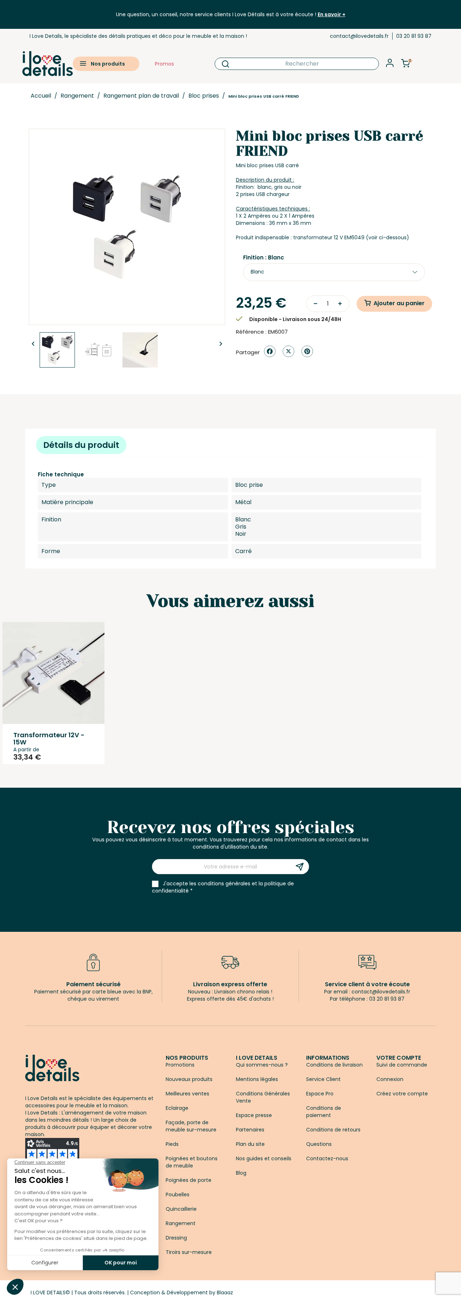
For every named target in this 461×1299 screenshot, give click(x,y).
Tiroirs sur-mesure (189, 1252)
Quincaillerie (181, 1209)
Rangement (181, 1223)
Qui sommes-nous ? (262, 1064)
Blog (241, 1172)
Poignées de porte (188, 1180)
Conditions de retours (333, 1129)
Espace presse (254, 1115)
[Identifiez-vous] (390, 65)
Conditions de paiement (323, 1111)
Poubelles (177, 1194)
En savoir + (331, 14)
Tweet (288, 351)
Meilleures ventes (187, 1093)
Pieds (172, 1144)
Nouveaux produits (189, 1079)
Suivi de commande (401, 1064)
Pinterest (307, 351)
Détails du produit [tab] (81, 445)
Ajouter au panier (399, 303)
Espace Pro (320, 1093)
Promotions (180, 1064)
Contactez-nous (327, 1158)
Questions (319, 1144)
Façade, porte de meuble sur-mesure (191, 1126)
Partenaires (250, 1129)
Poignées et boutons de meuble (192, 1162)
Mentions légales (257, 1079)
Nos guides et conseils (263, 1158)
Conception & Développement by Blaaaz (181, 1292)
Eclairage (177, 1108)
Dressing (176, 1237)
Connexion (389, 1079)
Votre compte (398, 1058)
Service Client (323, 1079)
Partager (270, 351)
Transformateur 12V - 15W (49, 738)
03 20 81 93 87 (413, 36)
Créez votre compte (402, 1093)
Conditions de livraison (334, 1064)
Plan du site (250, 1144)
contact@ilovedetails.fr (359, 36)
